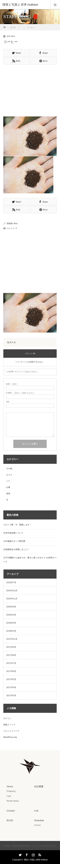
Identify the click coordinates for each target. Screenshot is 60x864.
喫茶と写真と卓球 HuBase (36, 860)
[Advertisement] (30, 89)
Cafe (9, 796)
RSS (39, 854)
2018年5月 (11, 623)
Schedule (39, 820)
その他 (9, 468)
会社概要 (39, 786)
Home (10, 786)
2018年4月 (11, 631)
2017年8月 (11, 655)
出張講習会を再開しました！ (16, 549)
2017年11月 (11, 639)
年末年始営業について (13, 533)
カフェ (9, 475)
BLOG (13, 27)
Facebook (26, 854)
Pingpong (11, 791)
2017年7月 (11, 663)
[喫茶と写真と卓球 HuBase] (25, 4)
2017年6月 (11, 671)
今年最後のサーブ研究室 (14, 541)
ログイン (7, 718)
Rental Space (13, 801)
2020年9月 (11, 607)
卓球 (8, 493)
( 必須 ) (11, 384)
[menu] (55, 4)
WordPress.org (10, 737)
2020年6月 (11, 615)
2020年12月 (11, 590)
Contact (11, 810)
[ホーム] (4, 26)
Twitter (19, 854)
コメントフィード (11, 731)
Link (36, 810)
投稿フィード (9, 725)
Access (37, 825)
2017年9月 (11, 647)
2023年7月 (11, 582)
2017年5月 (11, 679)
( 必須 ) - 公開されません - (20, 393)
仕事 (8, 487)
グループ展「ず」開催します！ (17, 525)
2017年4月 (11, 687)
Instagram (32, 854)
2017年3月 (11, 695)
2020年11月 (11, 599)
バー (8, 481)
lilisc (16, 223)
